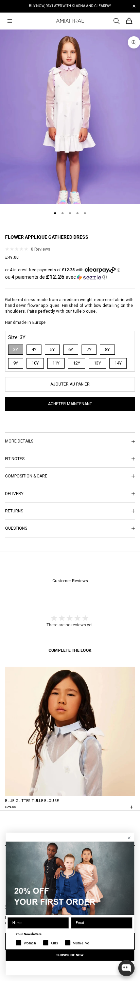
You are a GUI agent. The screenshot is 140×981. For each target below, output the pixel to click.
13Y (97, 363)
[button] (56, 277)
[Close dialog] (129, 838)
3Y (15, 349)
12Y (76, 363)
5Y (52, 349)
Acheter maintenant (70, 403)
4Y (34, 349)
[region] (70, 6)
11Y (55, 363)
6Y (70, 349)
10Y (35, 363)
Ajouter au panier (70, 384)
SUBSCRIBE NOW (70, 955)
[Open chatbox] (126, 968)
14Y (118, 363)
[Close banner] (134, 6)
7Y (89, 349)
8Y (107, 349)
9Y (15, 363)
